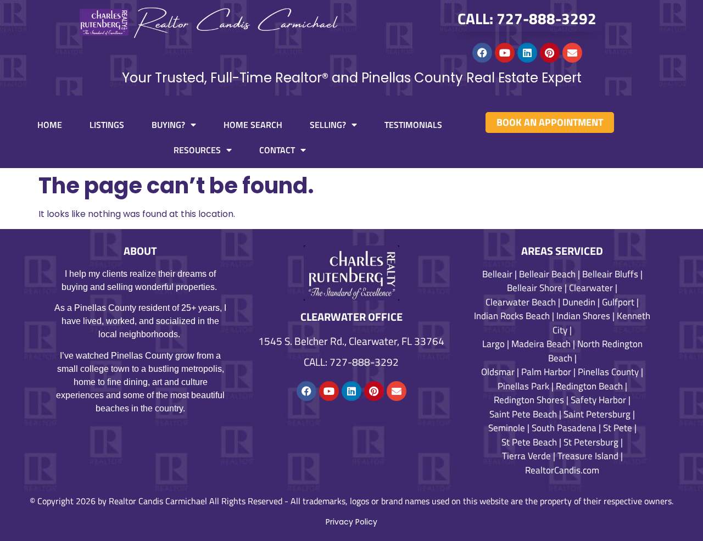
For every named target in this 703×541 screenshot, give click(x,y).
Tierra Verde (526, 456)
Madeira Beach (541, 344)
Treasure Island (587, 456)
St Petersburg (590, 442)
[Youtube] (505, 53)
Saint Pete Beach (523, 414)
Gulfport (618, 302)
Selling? (328, 124)
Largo (493, 344)
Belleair (497, 274)
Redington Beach (589, 386)
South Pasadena (564, 428)
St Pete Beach (529, 442)
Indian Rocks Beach (512, 316)
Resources (197, 150)
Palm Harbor (546, 372)
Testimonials (413, 124)
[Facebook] (482, 53)
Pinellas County (608, 372)
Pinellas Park (523, 386)
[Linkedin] (527, 53)
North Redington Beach (595, 351)
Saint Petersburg (597, 414)
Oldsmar (498, 372)
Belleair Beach (547, 274)
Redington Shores (529, 400)
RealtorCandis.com (562, 470)
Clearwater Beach (521, 302)
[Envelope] (572, 53)
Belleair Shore (534, 288)
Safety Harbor (598, 400)
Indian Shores (583, 316)
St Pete (617, 428)
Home (49, 124)
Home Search (253, 124)
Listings (107, 124)
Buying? (168, 124)
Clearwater (591, 288)
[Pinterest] (550, 53)
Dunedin (578, 302)
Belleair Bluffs (610, 274)
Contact (277, 150)
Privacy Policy (351, 521)
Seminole (506, 428)
